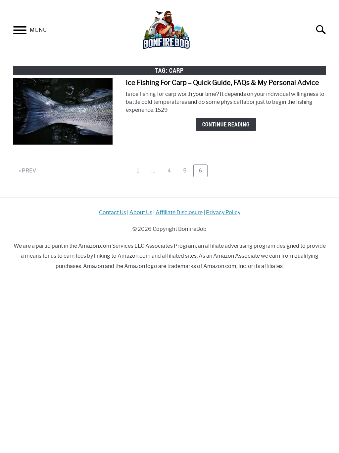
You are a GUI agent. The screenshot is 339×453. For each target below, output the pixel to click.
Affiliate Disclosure (179, 212)
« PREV (27, 170)
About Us (140, 212)
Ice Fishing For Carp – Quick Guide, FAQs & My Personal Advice (222, 83)
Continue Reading (226, 124)
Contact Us (112, 212)
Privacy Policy (223, 212)
